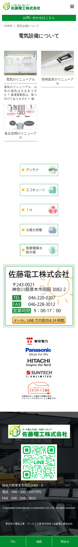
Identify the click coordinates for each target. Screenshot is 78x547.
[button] (72, 6)
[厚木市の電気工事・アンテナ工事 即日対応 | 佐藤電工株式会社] (22, 6)
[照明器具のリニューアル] (57, 63)
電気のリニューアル (20, 79)
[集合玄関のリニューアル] (20, 117)
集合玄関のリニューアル (21, 135)
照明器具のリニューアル (58, 81)
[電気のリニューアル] (20, 63)
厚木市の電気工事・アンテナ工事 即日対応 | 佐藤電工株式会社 (39, 523)
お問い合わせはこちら (39, 17)
